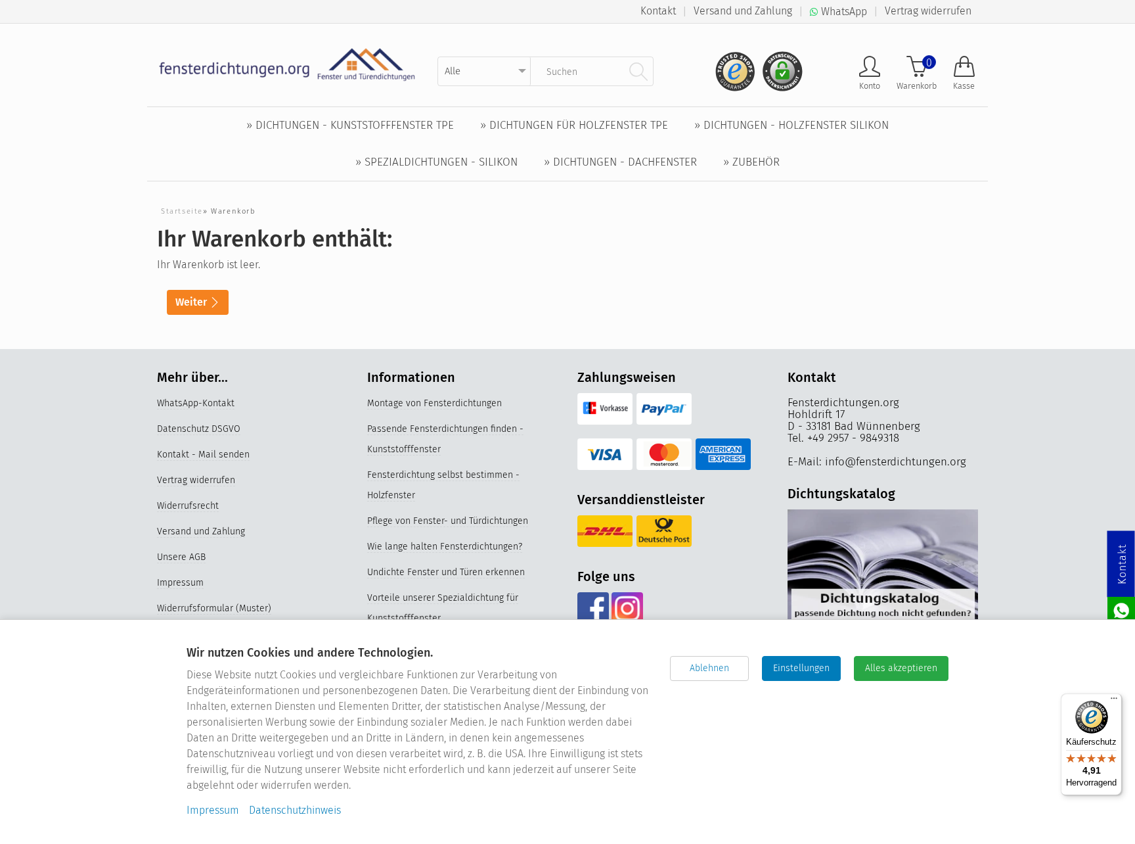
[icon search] (638, 71)
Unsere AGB (181, 557)
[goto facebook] (592, 608)
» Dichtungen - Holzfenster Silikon (791, 125)
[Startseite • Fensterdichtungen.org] (287, 64)
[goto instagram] (627, 608)
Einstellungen (801, 668)
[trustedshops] (731, 66)
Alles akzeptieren (901, 668)
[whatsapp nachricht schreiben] (1121, 609)
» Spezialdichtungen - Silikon (436, 162)
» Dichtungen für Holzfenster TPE (574, 125)
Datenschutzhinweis (295, 810)
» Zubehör (751, 162)
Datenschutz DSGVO (198, 428)
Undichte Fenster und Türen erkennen (446, 572)
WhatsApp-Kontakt (195, 403)
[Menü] (1114, 701)
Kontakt (658, 11)
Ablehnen (709, 668)
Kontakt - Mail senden (203, 454)
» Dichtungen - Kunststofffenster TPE (350, 125)
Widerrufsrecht (188, 505)
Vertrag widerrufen (928, 11)
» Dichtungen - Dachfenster (620, 162)
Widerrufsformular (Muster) (214, 608)
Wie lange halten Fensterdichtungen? (444, 546)
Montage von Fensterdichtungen (434, 403)
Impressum (180, 582)
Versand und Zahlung (743, 11)
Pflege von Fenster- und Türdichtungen (447, 521)
